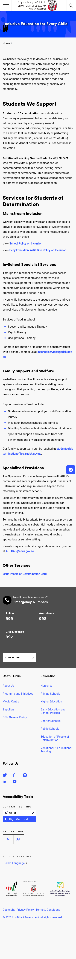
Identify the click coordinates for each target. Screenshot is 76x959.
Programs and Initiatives (18, 693)
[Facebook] (14, 775)
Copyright (9, 909)
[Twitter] (5, 775)
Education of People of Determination (55, 738)
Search (71, 5)
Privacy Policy (25, 909)
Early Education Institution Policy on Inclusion (37, 250)
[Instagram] (25, 775)
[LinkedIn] (4, 782)
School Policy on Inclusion (25, 243)
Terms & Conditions (48, 909)
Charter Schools (50, 721)
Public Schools (50, 728)
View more (12, 657)
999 (9, 619)
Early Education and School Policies (53, 711)
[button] (70, 469)
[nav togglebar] (6, 5)
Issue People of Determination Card (25, 574)
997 (9, 637)
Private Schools (50, 693)
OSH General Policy (15, 717)
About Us (8, 685)
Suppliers (8, 709)
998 (42, 619)
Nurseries (46, 685)
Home (6, 43)
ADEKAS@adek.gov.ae (20, 551)
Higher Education (51, 701)
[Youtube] (14, 782)
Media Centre (11, 701)
